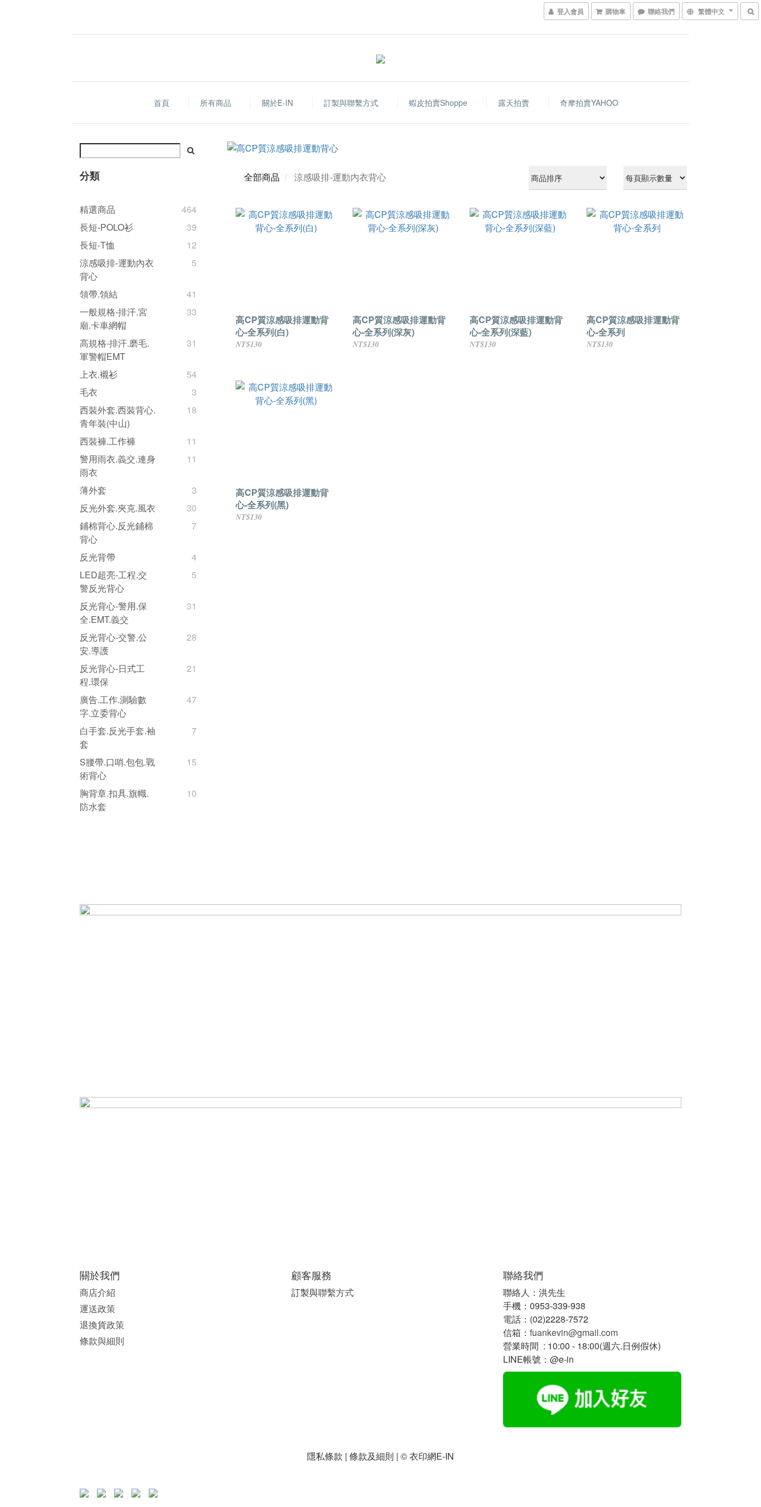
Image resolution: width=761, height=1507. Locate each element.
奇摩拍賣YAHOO (589, 102)
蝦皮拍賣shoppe (438, 102)
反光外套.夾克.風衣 (117, 507)
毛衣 (88, 392)
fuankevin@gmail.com (574, 1332)
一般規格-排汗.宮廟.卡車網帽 (113, 318)
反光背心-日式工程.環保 (112, 675)
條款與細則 (102, 1340)
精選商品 (97, 209)
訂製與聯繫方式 (351, 102)
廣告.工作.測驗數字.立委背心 (113, 706)
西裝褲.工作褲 (107, 441)
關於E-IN (277, 102)
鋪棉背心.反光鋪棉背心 (116, 532)
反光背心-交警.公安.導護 (113, 644)
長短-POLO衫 (106, 227)
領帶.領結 (99, 293)
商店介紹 (97, 1292)
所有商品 (215, 102)
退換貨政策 (102, 1324)
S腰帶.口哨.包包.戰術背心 (117, 768)
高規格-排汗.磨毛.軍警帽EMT (114, 349)
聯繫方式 (336, 1292)
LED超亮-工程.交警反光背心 (113, 581)
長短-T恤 (97, 244)
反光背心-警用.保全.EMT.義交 (113, 612)
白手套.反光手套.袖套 (117, 737)
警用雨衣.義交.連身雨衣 (117, 465)
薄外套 (93, 490)
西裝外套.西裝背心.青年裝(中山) (117, 416)
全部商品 (262, 176)
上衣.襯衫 (99, 374)
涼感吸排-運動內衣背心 (117, 269)
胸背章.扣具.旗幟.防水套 (114, 800)
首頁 (161, 102)
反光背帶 (97, 556)
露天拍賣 (513, 102)
